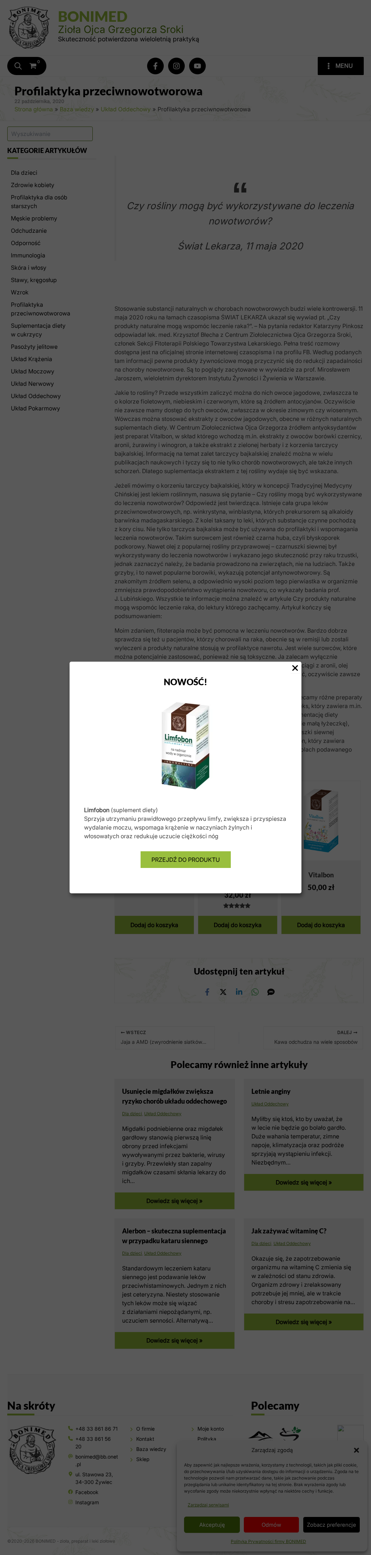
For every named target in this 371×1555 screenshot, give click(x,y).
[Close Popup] (295, 668)
